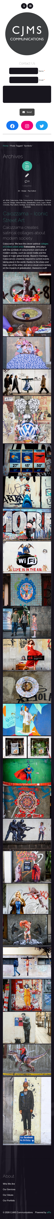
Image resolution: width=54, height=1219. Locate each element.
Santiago (22, 204)
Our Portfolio (9, 1200)
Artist (7, 200)
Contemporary (39, 200)
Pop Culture (32, 191)
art (4, 200)
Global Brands (21, 202)
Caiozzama (14, 200)
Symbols (28, 207)
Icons (38, 202)
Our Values (8, 1194)
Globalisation (31, 202)
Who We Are (9, 1183)
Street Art (39, 204)
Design (23, 191)
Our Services (9, 1189)
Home (5, 145)
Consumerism (28, 200)
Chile (20, 200)
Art (19, 191)
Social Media (30, 204)
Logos (43, 202)
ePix (49, 1212)
